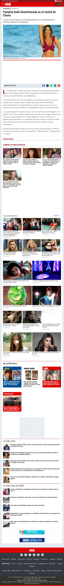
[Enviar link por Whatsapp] (51, 85)
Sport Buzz (52, 563)
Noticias (13, 559)
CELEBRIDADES (6, 8)
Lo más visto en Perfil (13, 485)
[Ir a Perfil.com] (58, 1)
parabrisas (12, 394)
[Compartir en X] (47, 85)
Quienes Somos (16, 571)
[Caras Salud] (32, 534)
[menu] (3, 4)
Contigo (19, 563)
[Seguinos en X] (30, 555)
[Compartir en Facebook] (43, 85)
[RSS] (38, 555)
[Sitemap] (42, 555)
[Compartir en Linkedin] (55, 85)
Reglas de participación (54, 571)
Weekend (36, 559)
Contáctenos (27, 571)
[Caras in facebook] (25, 555)
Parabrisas (44, 559)
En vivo (59, 4)
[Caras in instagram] (21, 555)
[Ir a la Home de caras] (8, 5)
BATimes (59, 559)
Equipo (43, 571)
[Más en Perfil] (12, 364)
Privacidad (36, 571)
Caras (13, 563)
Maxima (32, 566)
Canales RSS (6, 571)
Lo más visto (9, 441)
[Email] (59, 85)
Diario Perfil (5, 559)
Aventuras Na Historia (30, 563)
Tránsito (32, 573)
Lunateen (52, 559)
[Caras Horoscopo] (32, 542)
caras (52, 368)
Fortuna (29, 559)
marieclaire (32, 368)
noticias (12, 368)
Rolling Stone (43, 563)
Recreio (59, 563)
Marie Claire (21, 559)
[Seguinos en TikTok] (34, 555)
